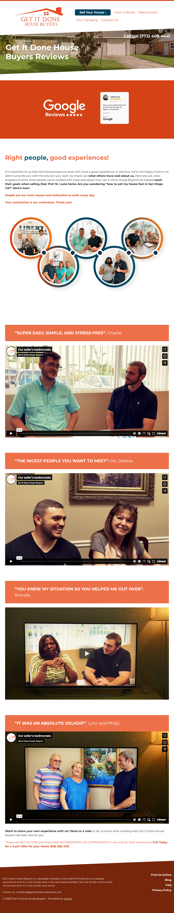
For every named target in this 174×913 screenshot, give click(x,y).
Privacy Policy (161, 890)
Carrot (68, 898)
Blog (168, 880)
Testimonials (147, 12)
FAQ (168, 885)
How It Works (125, 12)
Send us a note (81, 831)
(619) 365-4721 (59, 846)
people (35, 157)
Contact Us (109, 20)
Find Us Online (161, 874)
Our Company (87, 20)
